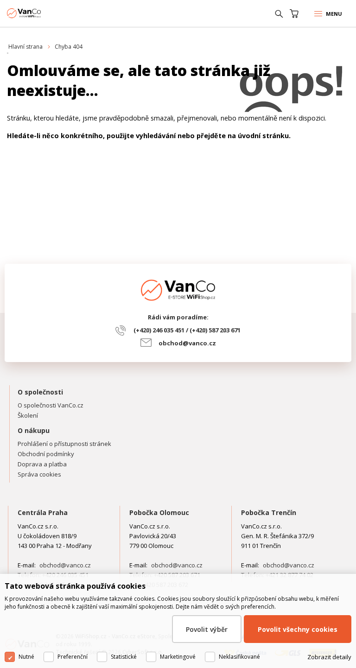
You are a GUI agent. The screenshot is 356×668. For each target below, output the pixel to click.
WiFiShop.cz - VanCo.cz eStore (41, 13)
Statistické (124, 657)
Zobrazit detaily (329, 657)
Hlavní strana (25, 47)
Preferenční (72, 657)
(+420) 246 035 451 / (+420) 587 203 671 (187, 330)
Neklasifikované (239, 657)
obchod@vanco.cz (187, 343)
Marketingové (178, 657)
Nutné (26, 657)
